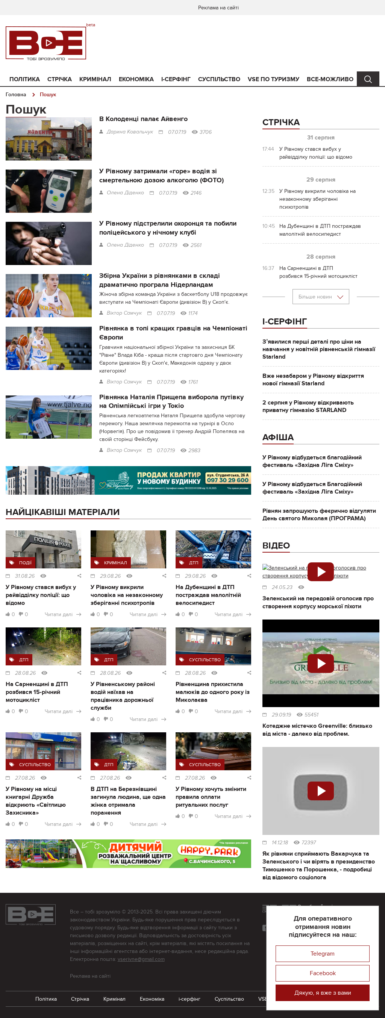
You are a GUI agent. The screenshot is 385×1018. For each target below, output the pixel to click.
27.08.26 (25, 778)
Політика (24, 79)
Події (25, 562)
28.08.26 (25, 673)
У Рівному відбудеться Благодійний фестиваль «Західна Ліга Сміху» (312, 487)
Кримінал (95, 79)
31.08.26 (25, 576)
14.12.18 (280, 843)
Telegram (323, 953)
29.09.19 (281, 715)
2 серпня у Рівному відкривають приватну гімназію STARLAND (308, 406)
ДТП (194, 562)
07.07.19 (177, 132)
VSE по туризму (273, 79)
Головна (16, 94)
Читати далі (59, 614)
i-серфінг (176, 79)
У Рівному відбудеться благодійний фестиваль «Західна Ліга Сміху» (312, 461)
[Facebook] (265, 928)
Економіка (136, 79)
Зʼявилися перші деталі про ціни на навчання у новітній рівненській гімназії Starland (318, 349)
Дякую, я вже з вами (322, 993)
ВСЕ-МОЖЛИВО (330, 79)
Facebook (323, 973)
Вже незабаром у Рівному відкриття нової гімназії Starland (313, 379)
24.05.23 (282, 588)
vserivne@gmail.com (141, 959)
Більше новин (316, 297)
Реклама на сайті (218, 8)
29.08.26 (110, 576)
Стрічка (59, 79)
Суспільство (219, 79)
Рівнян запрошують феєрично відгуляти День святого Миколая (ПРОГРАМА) (319, 514)
